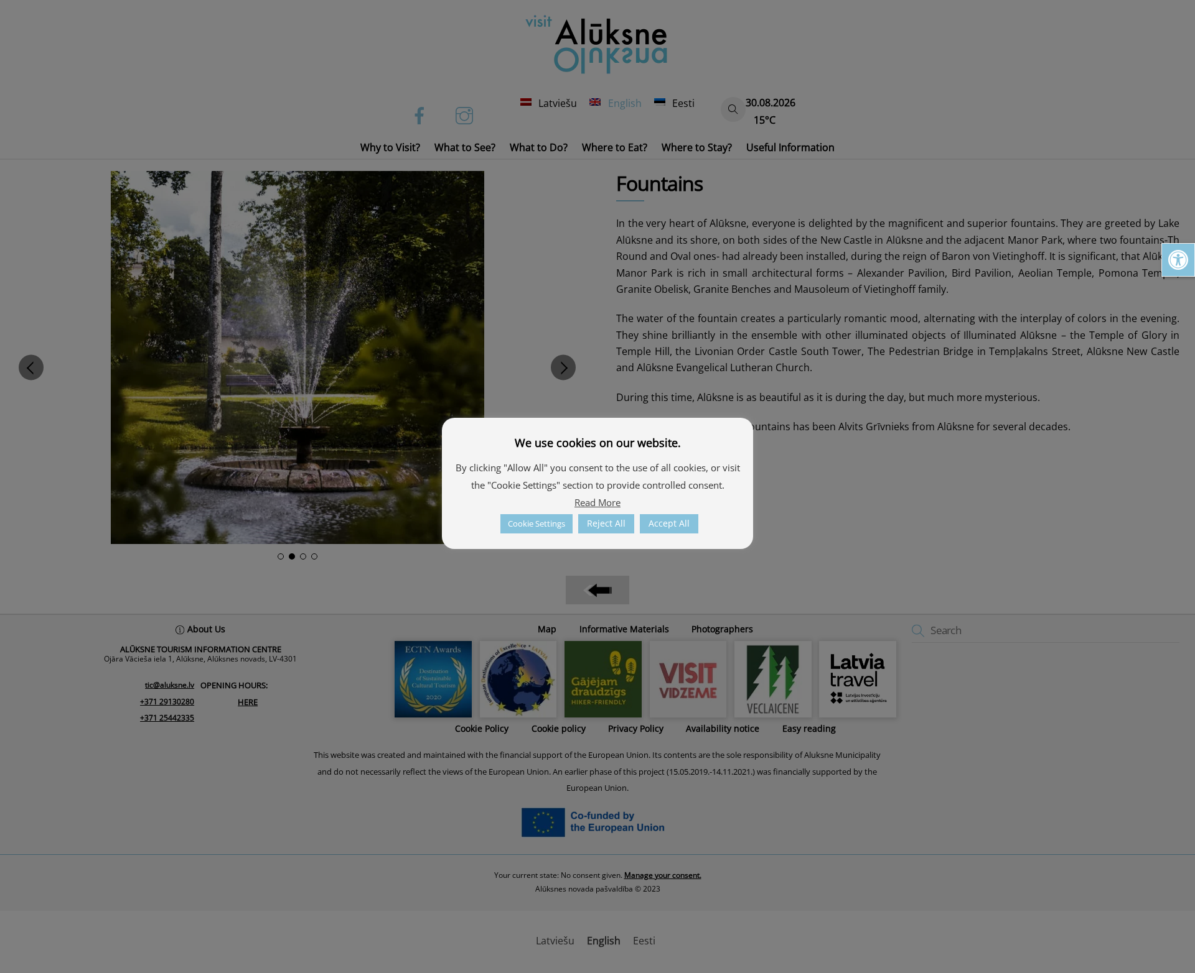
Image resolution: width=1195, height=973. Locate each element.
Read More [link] (597, 502)
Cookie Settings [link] (536, 523)
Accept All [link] (669, 523)
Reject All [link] (606, 523)
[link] (1178, 260)
